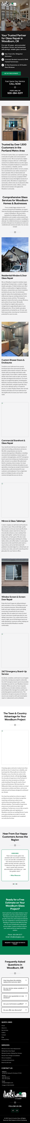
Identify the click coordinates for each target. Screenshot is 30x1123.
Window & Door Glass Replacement (11, 1048)
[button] (27, 4)
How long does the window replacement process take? (12, 981)
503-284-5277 (15, 93)
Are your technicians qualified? (13, 1004)
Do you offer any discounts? (12, 1010)
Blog (3, 1037)
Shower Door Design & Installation (11, 1055)
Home (3, 1025)
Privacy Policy (5, 1039)
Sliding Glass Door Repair (8, 1051)
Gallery (3, 1032)
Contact (4, 1035)
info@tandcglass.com (17, 937)
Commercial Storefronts (8, 1060)
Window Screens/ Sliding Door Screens (12, 1053)
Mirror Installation (6, 1058)
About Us (4, 1028)
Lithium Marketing (22, 1120)
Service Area (5, 1030)
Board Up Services (6, 1062)
